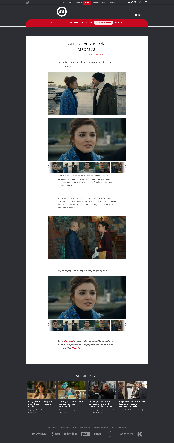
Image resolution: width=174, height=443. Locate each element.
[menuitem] (146, 2)
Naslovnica (54, 23)
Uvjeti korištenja (64, 427)
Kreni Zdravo (139, 434)
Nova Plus (55, 434)
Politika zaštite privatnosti (82, 427)
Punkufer (110, 434)
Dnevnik (39, 434)
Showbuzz (126, 434)
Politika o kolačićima (101, 427)
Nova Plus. (77, 348)
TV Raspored (71, 23)
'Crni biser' (69, 341)
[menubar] (146, 2)
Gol (85, 434)
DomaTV (97, 434)
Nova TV (28, 2)
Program (87, 23)
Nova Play (120, 23)
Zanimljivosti (103, 23)
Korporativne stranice (118, 427)
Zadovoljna (70, 434)
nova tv (87, 2)
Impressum (52, 427)
